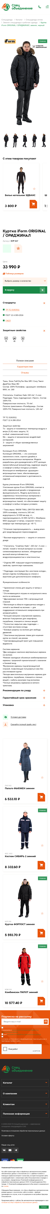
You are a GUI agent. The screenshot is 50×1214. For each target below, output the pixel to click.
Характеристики (25, 367)
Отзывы (25, 373)
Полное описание (25, 361)
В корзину (9, 290)
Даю (22, 1034)
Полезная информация (16, 1114)
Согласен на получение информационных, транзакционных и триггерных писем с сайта (24, 1040)
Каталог (7, 1083)
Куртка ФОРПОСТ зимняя (20, 924)
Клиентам (9, 1104)
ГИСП (8, 321)
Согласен (44, 1207)
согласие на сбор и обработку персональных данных (19, 1202)
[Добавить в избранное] (18, 248)
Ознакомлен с (20, 1031)
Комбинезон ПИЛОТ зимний (21, 992)
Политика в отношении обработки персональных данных (23, 1131)
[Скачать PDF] (7, 248)
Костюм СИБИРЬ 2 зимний (20, 856)
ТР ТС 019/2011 (12, 310)
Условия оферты (7, 1136)
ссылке (5, 1186)
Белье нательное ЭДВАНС (20, 195)
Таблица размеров (15, 273)
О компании (10, 1093)
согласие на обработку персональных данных (24, 1034)
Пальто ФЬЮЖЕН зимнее (20, 788)
